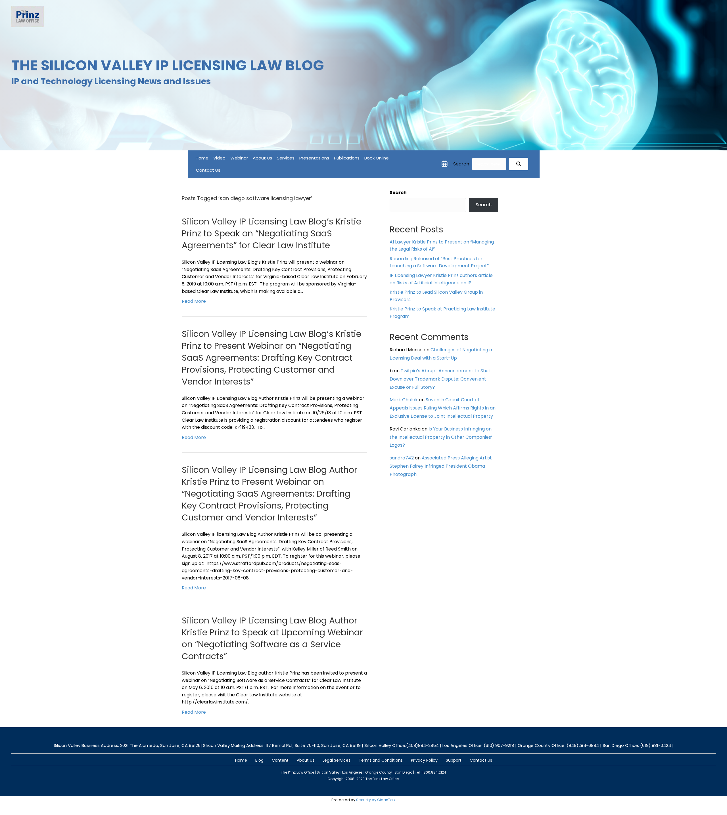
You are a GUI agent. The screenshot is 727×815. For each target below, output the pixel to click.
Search (461, 164)
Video (219, 158)
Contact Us (208, 170)
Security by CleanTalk (376, 800)
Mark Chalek (404, 399)
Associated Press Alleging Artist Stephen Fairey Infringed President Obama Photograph (441, 466)
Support (453, 760)
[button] (518, 164)
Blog (259, 760)
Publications (347, 158)
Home (202, 158)
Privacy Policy (424, 760)
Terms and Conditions (381, 760)
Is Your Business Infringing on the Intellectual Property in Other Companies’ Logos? (441, 437)
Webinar (239, 158)
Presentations (314, 158)
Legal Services (336, 760)
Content (280, 760)
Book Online (376, 158)
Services (285, 158)
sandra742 (402, 458)
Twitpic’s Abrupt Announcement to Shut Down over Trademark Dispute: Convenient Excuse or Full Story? (440, 378)
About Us (262, 158)
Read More (194, 301)
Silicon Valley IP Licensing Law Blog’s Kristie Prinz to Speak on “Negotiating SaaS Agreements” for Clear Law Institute (271, 233)
